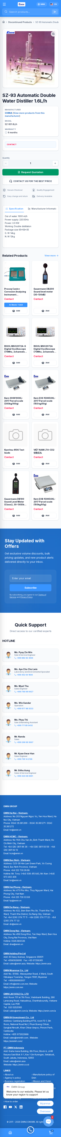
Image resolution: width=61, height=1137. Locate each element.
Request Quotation (32, 172)
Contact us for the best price (32, 181)
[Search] (55, 11)
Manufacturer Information (45, 208)
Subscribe (31, 587)
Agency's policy (13, 1077)
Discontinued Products (20, 22)
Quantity (6, 158)
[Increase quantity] (55, 163)
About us (9, 1074)
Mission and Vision (42, 1081)
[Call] (30, 1132)
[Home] (3, 22)
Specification (16, 208)
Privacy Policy (26, 597)
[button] (30, 58)
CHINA (8, 113)
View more (50, 255)
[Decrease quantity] (5, 163)
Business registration (15, 1081)
